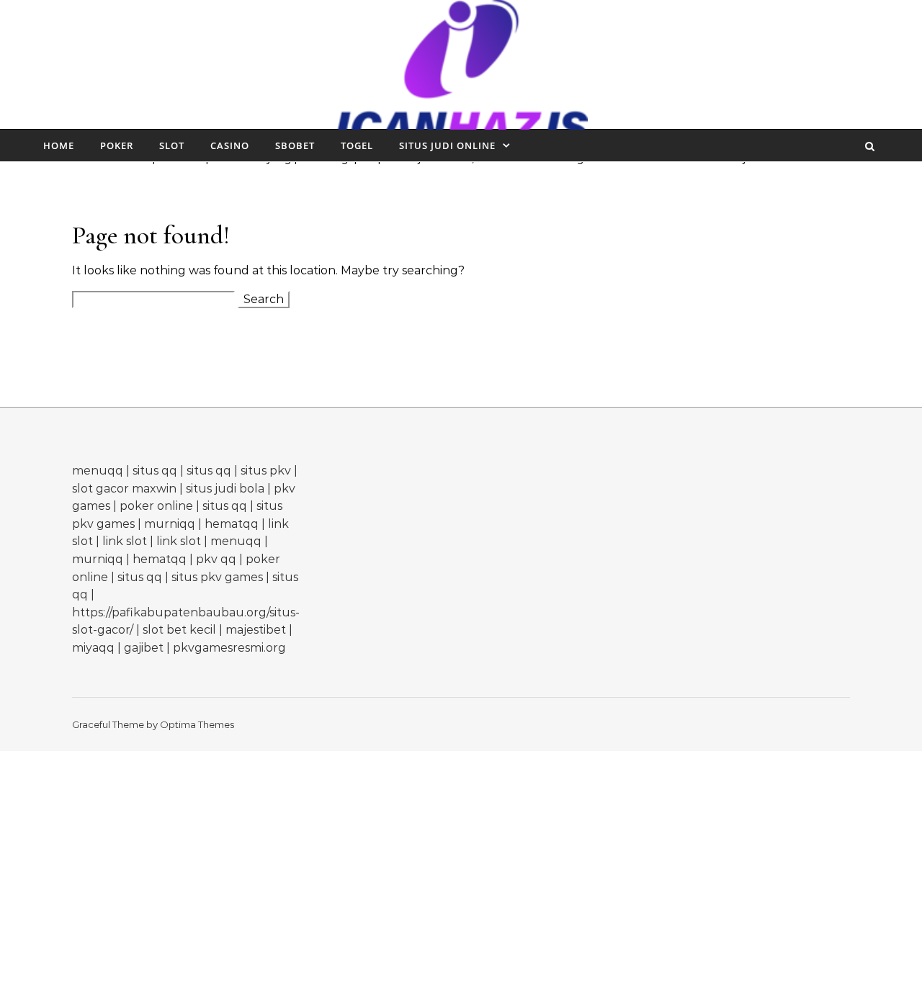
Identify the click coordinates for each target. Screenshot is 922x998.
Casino (229, 145)
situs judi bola (225, 488)
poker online (156, 506)
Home (58, 145)
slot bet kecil (179, 630)
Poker (116, 145)
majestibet (255, 630)
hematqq (232, 524)
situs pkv (266, 470)
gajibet (144, 648)
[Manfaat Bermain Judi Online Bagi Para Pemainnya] (461, 75)
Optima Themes (197, 724)
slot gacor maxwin (124, 488)
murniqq (169, 524)
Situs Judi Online (447, 145)
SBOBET (295, 145)
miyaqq (93, 648)
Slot (171, 145)
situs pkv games (217, 577)
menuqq (97, 470)
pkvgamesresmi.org (229, 648)
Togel (357, 145)
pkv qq (216, 559)
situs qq (155, 470)
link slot (124, 541)
